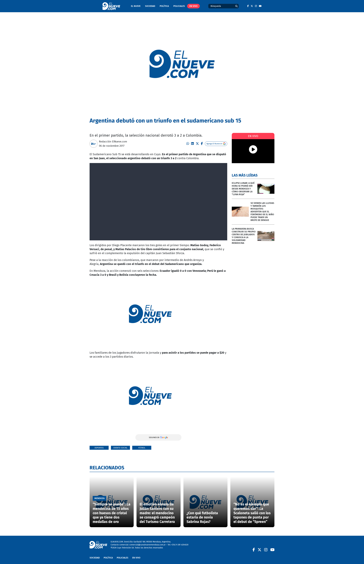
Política (164, 6)
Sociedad (150, 6)
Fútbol (141, 448)
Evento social (120, 448)
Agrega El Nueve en (214, 144)
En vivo (193, 6)
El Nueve (135, 6)
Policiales (179, 6)
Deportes (99, 448)
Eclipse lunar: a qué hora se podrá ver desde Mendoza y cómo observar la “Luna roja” (243, 189)
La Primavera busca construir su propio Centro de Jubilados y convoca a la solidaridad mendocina (244, 235)
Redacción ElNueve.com (113, 141)
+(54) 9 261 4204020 (179, 545)
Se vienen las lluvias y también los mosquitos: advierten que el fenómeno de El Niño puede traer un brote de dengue (262, 211)
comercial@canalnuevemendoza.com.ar (147, 545)
